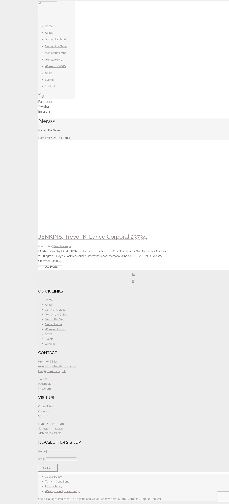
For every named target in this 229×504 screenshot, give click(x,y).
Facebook (44, 383)
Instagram (44, 388)
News (48, 334)
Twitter (42, 378)
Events (49, 339)
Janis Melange (62, 246)
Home (42, 137)
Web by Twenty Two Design (62, 491)
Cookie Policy (53, 476)
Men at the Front (55, 319)
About (49, 304)
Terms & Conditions (57, 481)
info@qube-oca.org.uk (52, 371)
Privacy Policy (53, 486)
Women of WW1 (55, 329)
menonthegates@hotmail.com (57, 366)
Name (42, 451)
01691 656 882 (47, 361)
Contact (50, 343)
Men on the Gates (56, 314)
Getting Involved (55, 309)
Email (41, 458)
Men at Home (53, 324)
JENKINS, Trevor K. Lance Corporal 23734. (92, 236)
